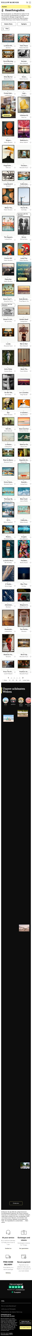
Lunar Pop (23, 258)
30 (17, 680)
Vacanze (24, 61)
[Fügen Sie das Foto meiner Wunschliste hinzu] (15, 46)
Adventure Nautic (8, 605)
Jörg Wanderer (24, 414)
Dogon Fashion (8, 141)
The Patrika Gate (24, 630)
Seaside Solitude (24, 482)
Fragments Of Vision (8, 166)
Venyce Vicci (24, 446)
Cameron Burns (8, 371)
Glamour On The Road (24, 445)
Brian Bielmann (24, 539)
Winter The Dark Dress (8, 208)
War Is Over (24, 344)
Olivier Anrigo (8, 586)
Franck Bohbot (24, 371)
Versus (24, 237)
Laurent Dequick (8, 673)
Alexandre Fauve (8, 63)
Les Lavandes (23, 393)
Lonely (8, 344)
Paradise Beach (24, 561)
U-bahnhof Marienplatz (24, 413)
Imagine (24, 537)
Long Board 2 (8, 184)
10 (10, 680)
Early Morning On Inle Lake (23, 299)
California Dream (24, 521)
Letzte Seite (26, 680)
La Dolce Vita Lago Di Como (8, 46)
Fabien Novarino (24, 79)
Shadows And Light (8, 655)
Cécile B (8, 186)
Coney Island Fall (8, 94)
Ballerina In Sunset (24, 141)
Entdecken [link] (16, 1203)
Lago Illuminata (24, 94)
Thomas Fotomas (23, 431)
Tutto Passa (24, 46)
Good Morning (8, 61)
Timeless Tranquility (23, 166)
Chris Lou (23, 117)
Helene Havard (24, 522)
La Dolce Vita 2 (8, 561)
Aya (8, 413)
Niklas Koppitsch (8, 522)
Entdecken (7, 115)
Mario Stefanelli (24, 63)
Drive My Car (8, 77)
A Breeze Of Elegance (24, 116)
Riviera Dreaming (8, 537)
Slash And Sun (24, 429)
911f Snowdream (8, 521)
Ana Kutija (23, 210)
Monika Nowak (24, 562)
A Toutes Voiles (8, 584)
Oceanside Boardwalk (8, 630)
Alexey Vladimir (24, 142)
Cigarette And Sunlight (24, 460)
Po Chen (24, 586)
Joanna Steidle (24, 501)
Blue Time (24, 584)
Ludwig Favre (8, 95)
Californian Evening (23, 184)
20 (13, 680)
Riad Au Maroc (8, 460)
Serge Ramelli (23, 394)
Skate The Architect (24, 369)
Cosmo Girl (8, 258)
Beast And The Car (8, 299)
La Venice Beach (8, 445)
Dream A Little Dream (8, 320)
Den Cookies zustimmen (25, 1327)
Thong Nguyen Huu (24, 301)
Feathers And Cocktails (23, 672)
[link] (10, 2)
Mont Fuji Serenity (24, 655)
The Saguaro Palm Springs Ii (8, 237)
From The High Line (8, 672)
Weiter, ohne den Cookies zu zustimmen (25, 1322)
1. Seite (5, 680)
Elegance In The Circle (24, 605)
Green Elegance (24, 77)
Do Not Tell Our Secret (8, 393)
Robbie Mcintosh (23, 47)
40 (20, 680)
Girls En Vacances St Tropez (8, 429)
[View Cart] (27, 2)
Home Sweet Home (8, 482)
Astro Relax (8, 369)
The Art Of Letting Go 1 (24, 208)
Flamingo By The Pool (8, 499)
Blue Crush (23, 499)
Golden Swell (23, 319)
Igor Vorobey (8, 394)
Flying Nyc (8, 279)
